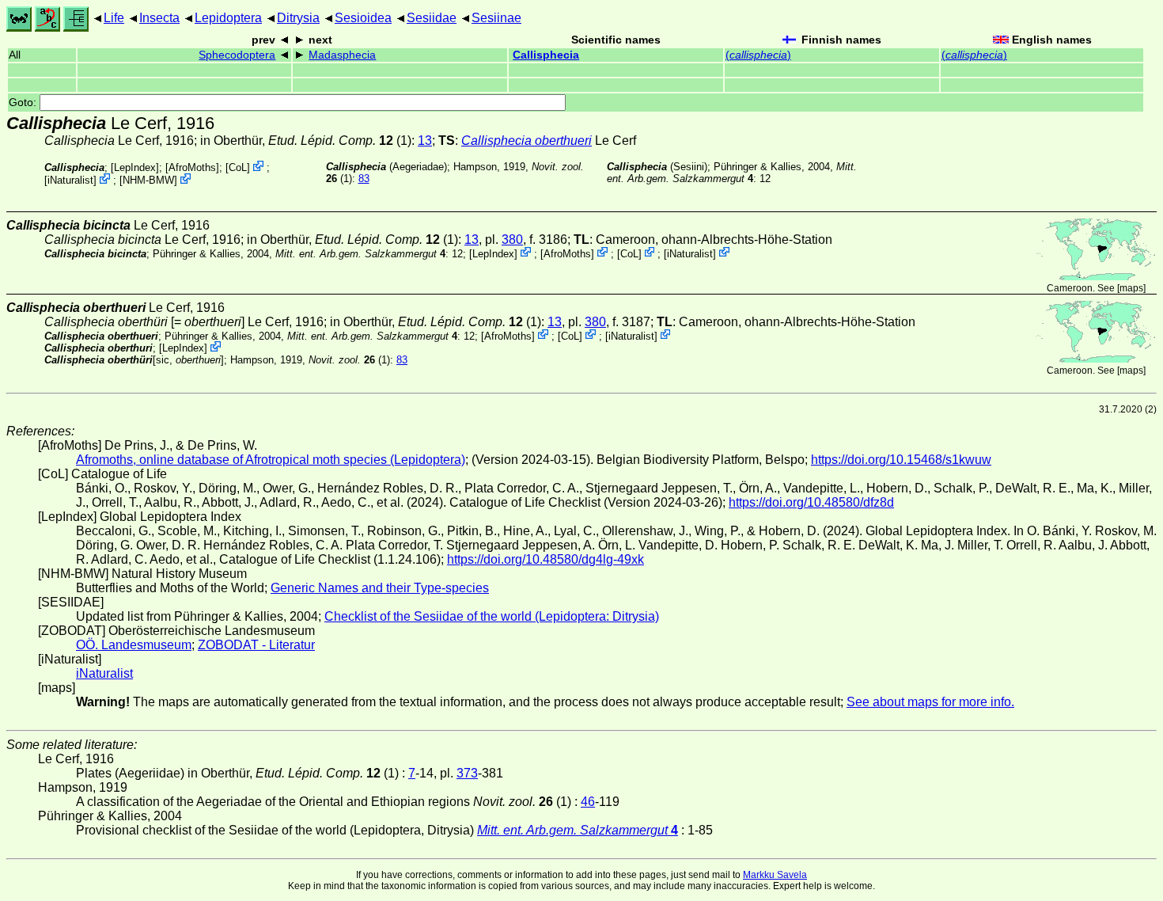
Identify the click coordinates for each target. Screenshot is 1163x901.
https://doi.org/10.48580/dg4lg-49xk (545, 559)
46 (588, 801)
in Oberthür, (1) (305, 140)
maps (1131, 288)
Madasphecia (342, 55)
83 (363, 178)
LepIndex (135, 167)
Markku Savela (775, 874)
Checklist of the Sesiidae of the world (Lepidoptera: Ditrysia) (491, 616)
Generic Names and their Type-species (380, 588)
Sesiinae (496, 18)
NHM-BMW (148, 180)
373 (467, 773)
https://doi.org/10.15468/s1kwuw (901, 459)
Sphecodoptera (237, 55)
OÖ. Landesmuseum (133, 645)
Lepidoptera (228, 18)
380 (512, 239)
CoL (238, 167)
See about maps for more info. (930, 702)
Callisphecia (546, 55)
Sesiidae (431, 18)
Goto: (24, 102)
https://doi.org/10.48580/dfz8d (811, 502)
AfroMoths (192, 167)
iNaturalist (70, 180)
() (758, 55)
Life (114, 18)
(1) (349, 360)
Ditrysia (298, 18)
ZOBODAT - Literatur (256, 645)
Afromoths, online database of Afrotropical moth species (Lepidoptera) (270, 459)
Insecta (159, 18)
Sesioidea (363, 18)
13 (425, 140)
